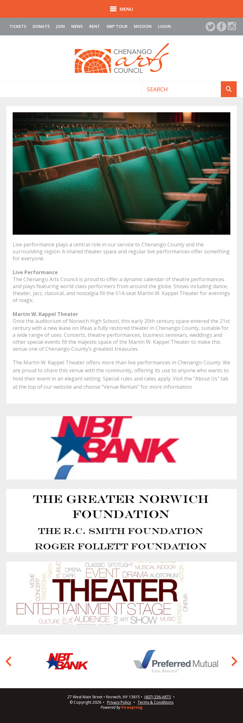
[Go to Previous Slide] (9, 661)
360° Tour (117, 26)
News (77, 26)
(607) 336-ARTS (157, 697)
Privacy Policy (119, 702)
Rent (94, 26)
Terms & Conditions (155, 702)
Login (164, 26)
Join (60, 26)
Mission (143, 26)
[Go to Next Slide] (234, 661)
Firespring (132, 707)
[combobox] (181, 89)
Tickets (17, 26)
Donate (41, 26)
